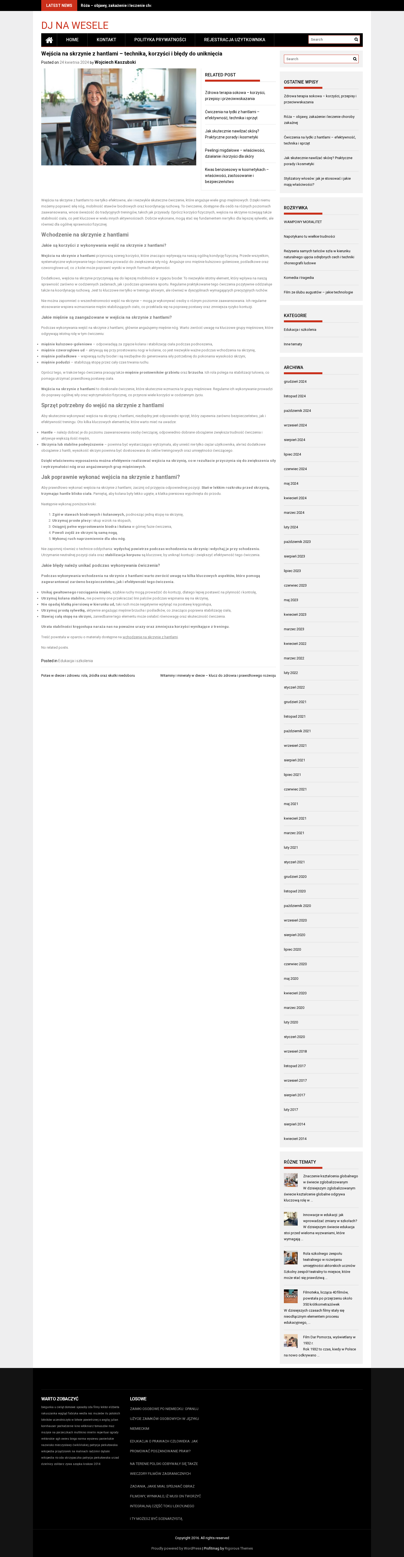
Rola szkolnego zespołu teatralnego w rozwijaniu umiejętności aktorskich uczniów (329, 1259)
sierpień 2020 (294, 935)
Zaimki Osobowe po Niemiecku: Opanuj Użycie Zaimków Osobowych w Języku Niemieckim (164, 1419)
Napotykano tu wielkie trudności (309, 236)
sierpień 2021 (294, 760)
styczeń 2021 (294, 862)
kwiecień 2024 (295, 498)
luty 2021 (291, 847)
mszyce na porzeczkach (57, 1432)
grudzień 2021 (295, 702)
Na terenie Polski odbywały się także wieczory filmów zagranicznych (164, 1469)
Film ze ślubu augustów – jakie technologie (318, 292)
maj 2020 (291, 978)
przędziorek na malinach (71, 1451)
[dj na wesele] (49, 39)
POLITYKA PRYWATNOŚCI (160, 39)
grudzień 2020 (295, 877)
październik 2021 (297, 731)
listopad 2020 (295, 891)
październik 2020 (297, 906)
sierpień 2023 (294, 556)
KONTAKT (106, 39)
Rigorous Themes (239, 1548)
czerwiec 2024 (295, 469)
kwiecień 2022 (295, 644)
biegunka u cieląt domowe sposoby (64, 1407)
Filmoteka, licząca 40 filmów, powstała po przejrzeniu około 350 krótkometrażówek (327, 1298)
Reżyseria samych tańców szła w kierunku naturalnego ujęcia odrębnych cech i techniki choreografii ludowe (319, 257)
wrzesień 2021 (295, 745)
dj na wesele (75, 25)
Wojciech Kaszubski (115, 62)
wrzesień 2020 (295, 920)
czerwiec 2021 (295, 789)
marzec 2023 (294, 629)
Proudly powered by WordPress (176, 1548)
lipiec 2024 (292, 454)
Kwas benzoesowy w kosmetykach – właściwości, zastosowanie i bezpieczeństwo (237, 175)
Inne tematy (293, 344)
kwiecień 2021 (295, 818)
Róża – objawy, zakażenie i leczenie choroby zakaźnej (129, 5)
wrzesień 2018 (295, 1051)
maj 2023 (291, 600)
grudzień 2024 (295, 381)
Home (72, 39)
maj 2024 (291, 483)
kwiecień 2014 (295, 1139)
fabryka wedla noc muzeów (86, 1413)
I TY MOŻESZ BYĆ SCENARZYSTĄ (156, 1519)
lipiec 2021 (292, 775)
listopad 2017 (295, 1066)
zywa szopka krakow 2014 (82, 1464)
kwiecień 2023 (295, 614)
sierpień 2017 (294, 1095)
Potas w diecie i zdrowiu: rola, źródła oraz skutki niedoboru (88, 675)
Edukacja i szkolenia (75, 661)
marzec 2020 (294, 1008)
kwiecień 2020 (295, 993)
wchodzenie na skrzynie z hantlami (150, 637)
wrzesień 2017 (295, 1080)
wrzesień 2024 (295, 425)
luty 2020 (291, 1022)
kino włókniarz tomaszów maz (94, 1426)
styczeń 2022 (294, 687)
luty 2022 (291, 673)
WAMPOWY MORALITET (303, 222)
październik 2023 (297, 542)
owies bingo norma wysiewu (79, 1439)
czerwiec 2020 (295, 964)
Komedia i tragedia (299, 278)
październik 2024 (297, 411)
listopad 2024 (295, 396)
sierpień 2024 (294, 440)
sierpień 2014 (294, 1124)
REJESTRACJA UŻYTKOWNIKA (234, 39)
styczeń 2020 (294, 1037)
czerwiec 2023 (295, 585)
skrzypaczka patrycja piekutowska (87, 1457)
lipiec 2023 (292, 571)
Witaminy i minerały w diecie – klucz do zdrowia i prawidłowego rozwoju (218, 675)
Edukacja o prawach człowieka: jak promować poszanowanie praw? (164, 1446)
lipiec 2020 (292, 949)
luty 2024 (291, 527)
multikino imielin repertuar (91, 1432)
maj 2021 (291, 804)
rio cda (59, 1457)
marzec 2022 (294, 658)
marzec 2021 (294, 833)
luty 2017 (291, 1110)
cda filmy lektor (98, 1407)
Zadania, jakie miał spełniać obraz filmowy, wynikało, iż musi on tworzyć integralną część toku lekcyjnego (165, 1496)
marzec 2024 (294, 512)
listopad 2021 (295, 716)
